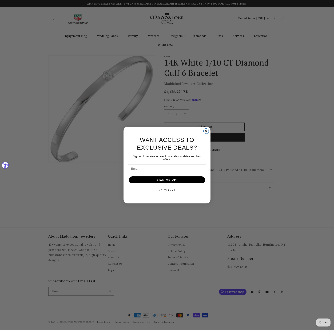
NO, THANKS (167, 190)
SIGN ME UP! (167, 179)
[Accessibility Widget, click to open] (5, 165)
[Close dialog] (206, 131)
